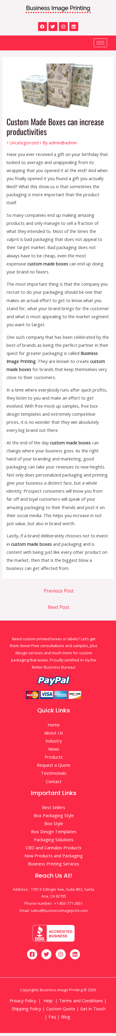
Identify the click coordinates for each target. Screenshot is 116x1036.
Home (54, 725)
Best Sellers (53, 807)
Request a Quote (53, 765)
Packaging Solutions (53, 839)
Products (54, 757)
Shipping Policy (26, 1009)
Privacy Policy (23, 1000)
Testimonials (53, 773)
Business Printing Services (53, 864)
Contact (54, 781)
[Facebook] (42, 26)
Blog (66, 1017)
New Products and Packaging (53, 856)
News (53, 749)
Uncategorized (24, 143)
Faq (52, 1017)
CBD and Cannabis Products (53, 848)
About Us (53, 733)
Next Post (58, 607)
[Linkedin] (73, 26)
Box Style (53, 823)
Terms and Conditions (81, 1000)
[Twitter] (52, 26)
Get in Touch (92, 1009)
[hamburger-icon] (100, 42)
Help (48, 1000)
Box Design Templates (53, 831)
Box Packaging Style (54, 815)
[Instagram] (63, 26)
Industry (54, 741)
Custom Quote (60, 1009)
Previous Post (59, 590)
